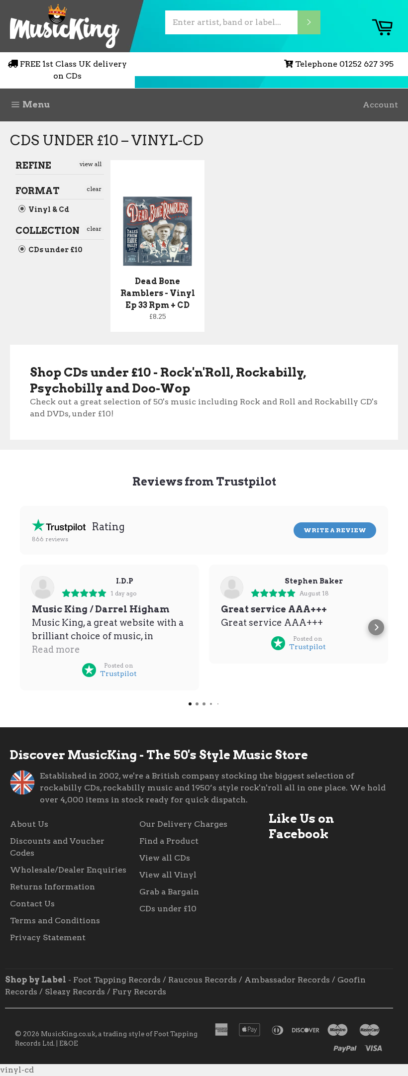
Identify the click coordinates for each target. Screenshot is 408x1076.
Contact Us (32, 903)
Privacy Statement (48, 937)
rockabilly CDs (70, 787)
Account (380, 104)
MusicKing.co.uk (68, 1034)
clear (94, 189)
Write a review (335, 530)
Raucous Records (202, 979)
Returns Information (52, 886)
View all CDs (164, 858)
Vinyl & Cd (48, 209)
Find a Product (169, 841)
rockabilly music (138, 787)
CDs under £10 (55, 250)
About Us (29, 824)
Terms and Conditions (55, 920)
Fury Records (139, 991)
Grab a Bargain (169, 891)
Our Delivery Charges (183, 824)
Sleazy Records (75, 991)
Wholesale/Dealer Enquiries (68, 870)
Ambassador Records (287, 979)
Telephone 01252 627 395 (344, 64)
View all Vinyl (168, 875)
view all (91, 164)
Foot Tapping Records (117, 979)
